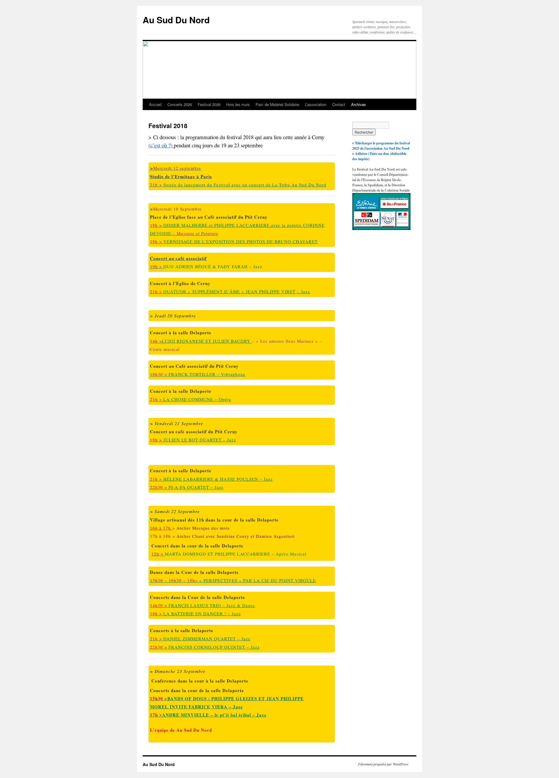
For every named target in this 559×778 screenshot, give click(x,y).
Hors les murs (238, 104)
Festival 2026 (209, 104)
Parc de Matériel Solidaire (277, 104)
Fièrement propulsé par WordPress (383, 764)
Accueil (155, 104)
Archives (358, 104)
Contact (338, 104)
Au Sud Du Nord (176, 19)
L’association (315, 104)
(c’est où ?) (161, 145)
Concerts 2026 (179, 104)
